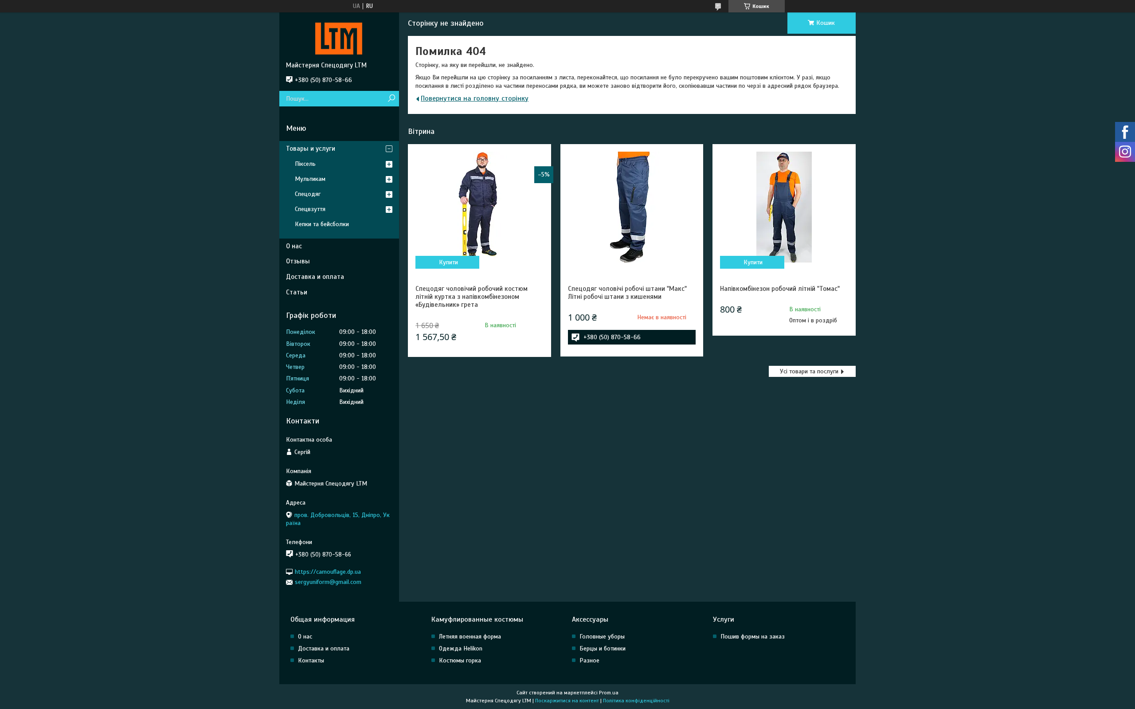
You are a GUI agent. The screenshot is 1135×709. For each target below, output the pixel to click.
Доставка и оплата (315, 277)
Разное (589, 660)
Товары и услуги (310, 149)
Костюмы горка (460, 660)
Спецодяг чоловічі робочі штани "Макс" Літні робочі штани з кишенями (627, 293)
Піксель (305, 164)
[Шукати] (391, 98)
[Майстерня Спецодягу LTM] (339, 37)
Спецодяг (308, 194)
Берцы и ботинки (602, 648)
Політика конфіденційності (636, 700)
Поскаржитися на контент (567, 700)
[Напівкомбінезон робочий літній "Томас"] (784, 207)
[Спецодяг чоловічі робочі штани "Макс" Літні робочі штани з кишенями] (632, 207)
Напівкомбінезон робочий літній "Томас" (780, 289)
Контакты (311, 660)
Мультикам (310, 179)
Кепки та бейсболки (322, 224)
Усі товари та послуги (809, 371)
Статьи (296, 292)
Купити (448, 262)
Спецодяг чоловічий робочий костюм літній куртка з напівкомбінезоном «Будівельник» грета (471, 297)
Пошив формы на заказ (752, 636)
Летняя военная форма (470, 636)
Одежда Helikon (460, 648)
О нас (294, 246)
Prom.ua (608, 692)
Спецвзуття (310, 209)
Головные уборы (602, 636)
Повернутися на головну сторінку (474, 98)
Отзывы (298, 261)
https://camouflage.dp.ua (328, 572)
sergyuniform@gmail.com (328, 582)
